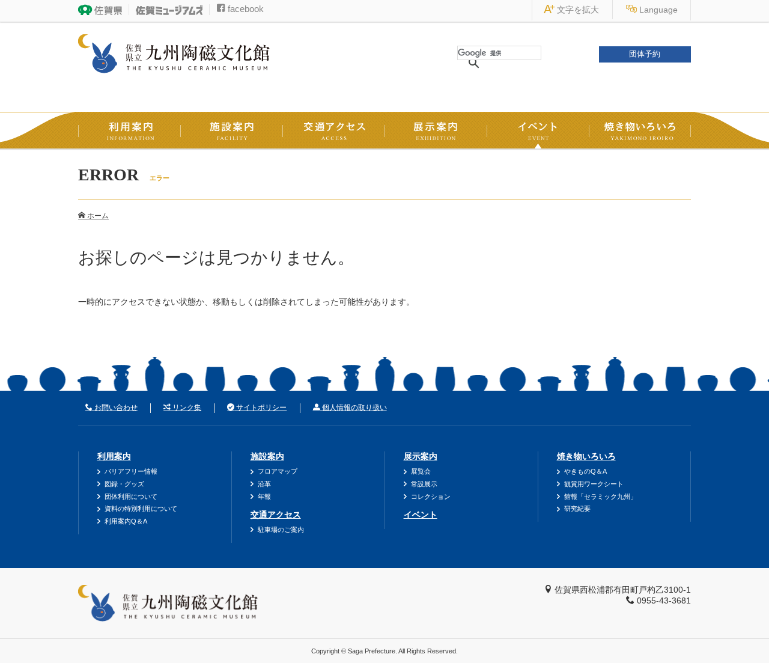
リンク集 (186, 407)
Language (657, 9)
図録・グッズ (124, 483)
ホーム (97, 216)
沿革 (264, 483)
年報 (264, 496)
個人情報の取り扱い (353, 407)
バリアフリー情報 (131, 471)
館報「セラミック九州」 (600, 496)
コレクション (431, 496)
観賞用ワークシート (594, 483)
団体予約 (644, 54)
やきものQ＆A (585, 471)
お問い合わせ (115, 407)
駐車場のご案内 (281, 529)
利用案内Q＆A (126, 521)
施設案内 (267, 456)
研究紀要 (577, 508)
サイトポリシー (260, 407)
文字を (577, 9)
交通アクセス (276, 514)
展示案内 (420, 456)
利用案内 (114, 456)
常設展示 (424, 483)
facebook (244, 9)
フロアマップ (277, 471)
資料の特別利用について (141, 508)
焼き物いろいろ (586, 456)
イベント (420, 514)
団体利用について (131, 496)
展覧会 (421, 471)
